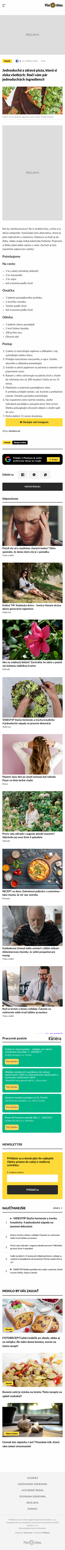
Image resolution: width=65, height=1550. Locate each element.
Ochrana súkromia (32, 1496)
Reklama (32, 1503)
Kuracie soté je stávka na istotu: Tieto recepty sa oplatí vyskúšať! (32, 1394)
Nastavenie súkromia (32, 1484)
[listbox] (53, 1208)
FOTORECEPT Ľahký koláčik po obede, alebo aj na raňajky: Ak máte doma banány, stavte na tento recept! (31, 1342)
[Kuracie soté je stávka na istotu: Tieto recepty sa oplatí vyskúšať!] (32, 1370)
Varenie (7, 61)
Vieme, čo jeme (11, 1434)
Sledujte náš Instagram (35, 422)
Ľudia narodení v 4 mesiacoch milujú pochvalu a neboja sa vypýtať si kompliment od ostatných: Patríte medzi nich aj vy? (36, 1259)
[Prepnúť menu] (4, 5)
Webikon (46, 1533)
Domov (32, 1509)
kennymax (28, 1533)
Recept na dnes (20, 442)
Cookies (32, 1478)
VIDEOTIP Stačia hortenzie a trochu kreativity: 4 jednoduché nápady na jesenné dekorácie (33, 1222)
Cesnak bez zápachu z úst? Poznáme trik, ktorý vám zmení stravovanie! (30, 1444)
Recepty (9, 1329)
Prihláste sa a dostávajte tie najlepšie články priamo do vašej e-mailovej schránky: (30, 1162)
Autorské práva (32, 1490)
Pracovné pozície (14, 1038)
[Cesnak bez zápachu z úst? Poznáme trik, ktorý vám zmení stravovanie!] (32, 1420)
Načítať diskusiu (32, 486)
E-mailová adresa (15, 1172)
